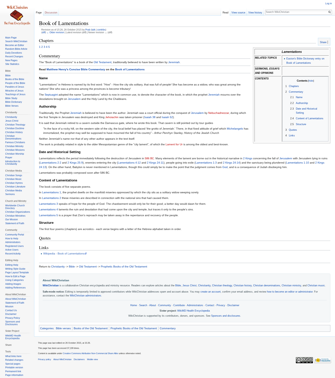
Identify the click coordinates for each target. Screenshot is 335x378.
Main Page (11, 37)
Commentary (168, 328)
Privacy (221, 305)
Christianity (58, 266)
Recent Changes (14, 56)
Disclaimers (79, 359)
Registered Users (14, 246)
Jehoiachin (111, 117)
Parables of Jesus (14, 86)
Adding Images (13, 284)
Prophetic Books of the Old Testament (124, 266)
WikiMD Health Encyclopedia (193, 310)
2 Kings (247, 158)
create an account (210, 291)
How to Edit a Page (15, 276)
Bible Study (11, 98)
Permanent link (13, 371)
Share (322, 42)
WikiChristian (51, 285)
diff (43, 32)
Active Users (11, 249)
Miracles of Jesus (14, 90)
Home (133, 305)
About (152, 305)
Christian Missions (15, 150)
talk (93, 29)
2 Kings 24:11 (155, 162)
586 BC (149, 158)
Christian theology (222, 285)
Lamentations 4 (48, 209)
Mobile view (92, 359)
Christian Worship (14, 153)
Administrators (195, 305)
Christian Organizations (17, 212)
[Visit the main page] (17, 15)
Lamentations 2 (51, 197)
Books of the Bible (14, 79)
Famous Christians (15, 142)
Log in (328, 3)
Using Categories (14, 280)
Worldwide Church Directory (15, 207)
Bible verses (63, 328)
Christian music (316, 285)
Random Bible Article (16, 49)
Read (225, 12)
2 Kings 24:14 (231, 162)
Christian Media (13, 190)
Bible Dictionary (13, 102)
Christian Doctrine (14, 128)
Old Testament (102, 62)
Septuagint (51, 94)
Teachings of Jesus (15, 94)
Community (164, 305)
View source (238, 12)
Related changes (14, 360)
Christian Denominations (13, 137)
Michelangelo (235, 128)
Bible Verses (11, 106)
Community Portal (14, 234)
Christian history (243, 285)
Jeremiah (174, 62)
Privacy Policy (12, 318)
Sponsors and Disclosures (12, 323)
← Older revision (55, 32)
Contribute (179, 305)
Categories (47, 328)
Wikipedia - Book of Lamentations (63, 253)
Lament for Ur (174, 144)
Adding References (15, 287)
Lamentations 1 (51, 192)
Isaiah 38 (149, 117)
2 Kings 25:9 (75, 162)
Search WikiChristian (16, 41)
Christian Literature (15, 186)
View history (255, 12)
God (225, 167)
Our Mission (11, 219)
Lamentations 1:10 (297, 162)
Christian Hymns (14, 183)
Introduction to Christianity (12, 162)
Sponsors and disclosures (225, 315)
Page (39, 12)
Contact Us (11, 310)
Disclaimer (233, 305)
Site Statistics (12, 64)
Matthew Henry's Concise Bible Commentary (76, 69)
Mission (9, 306)
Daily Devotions (13, 52)
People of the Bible (15, 83)
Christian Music (13, 179)
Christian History (14, 132)
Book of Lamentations (130, 69)
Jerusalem (74, 98)
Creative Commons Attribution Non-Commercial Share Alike (90, 353)
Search (143, 305)
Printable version (14, 367)
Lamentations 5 (48, 215)
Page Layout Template (17, 272)
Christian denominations (266, 285)
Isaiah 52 (167, 117)
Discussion (51, 12)
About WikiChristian (15, 299)
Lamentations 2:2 (50, 162)
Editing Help (11, 265)
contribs (101, 29)
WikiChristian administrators (85, 295)
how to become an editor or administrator (290, 291)
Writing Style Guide (15, 268)
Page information (14, 375)
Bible (72, 266)
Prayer (8, 157)
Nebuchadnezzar (218, 112)
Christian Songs (13, 175)
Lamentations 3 (48, 203)
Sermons (10, 194)
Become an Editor (14, 45)
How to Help (11, 238)
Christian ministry (291, 285)
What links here (13, 356)
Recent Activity (13, 253)
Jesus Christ (189, 285)
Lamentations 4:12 (129, 162)
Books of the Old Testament (91, 328)
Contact (209, 305)
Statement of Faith (14, 223)
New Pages (11, 60)
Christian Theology (15, 124)
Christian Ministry (14, 146)
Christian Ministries (15, 215)
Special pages (12, 363)
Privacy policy (44, 359)
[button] (286, 80)
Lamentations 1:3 (206, 162)
